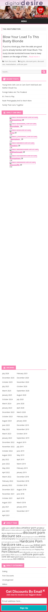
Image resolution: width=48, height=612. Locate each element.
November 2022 (8, 446)
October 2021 (7, 498)
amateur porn (28, 527)
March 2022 (6, 477)
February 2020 (22, 416)
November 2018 (23, 481)
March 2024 (6, 403)
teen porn (15, 557)
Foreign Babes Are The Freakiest (14, 92)
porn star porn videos (37, 552)
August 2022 (7, 455)
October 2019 (22, 434)
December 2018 (23, 477)
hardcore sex (11, 544)
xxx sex (10, 559)
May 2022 (6, 468)
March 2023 (6, 434)
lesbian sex (6, 547)
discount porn (31, 61)
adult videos (15, 528)
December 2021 (8, 489)
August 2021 (7, 502)
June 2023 (6, 425)
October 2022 (7, 451)
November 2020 (23, 382)
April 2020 (20, 408)
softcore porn (22, 64)
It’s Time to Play (8, 96)
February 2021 (22, 373)
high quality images (27, 545)
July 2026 (5, 373)
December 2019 (23, 425)
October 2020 (22, 386)
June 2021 (6, 511)
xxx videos (18, 558)
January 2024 (7, 408)
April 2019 (20, 459)
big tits (22, 61)
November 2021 (8, 494)
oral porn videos (21, 549)
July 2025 (5, 386)
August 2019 (21, 442)
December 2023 (8, 412)
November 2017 (23, 511)
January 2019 (22, 472)
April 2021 (6, 515)
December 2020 (23, 378)
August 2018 (21, 489)
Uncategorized (7, 580)
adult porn (6, 528)
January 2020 (22, 421)
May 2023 (6, 429)
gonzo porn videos (13, 542)
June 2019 (20, 451)
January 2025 (7, 395)
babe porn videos (21, 530)
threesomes (31, 557)
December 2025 (8, 378)
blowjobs (37, 530)
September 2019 (23, 438)
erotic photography (8, 539)
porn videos (6, 555)
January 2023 (7, 438)
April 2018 (20, 498)
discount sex (11, 536)
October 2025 (7, 382)
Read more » (34, 56)
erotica (42, 536)
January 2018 (22, 507)
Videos (4, 584)
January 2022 (7, 485)
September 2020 (23, 391)
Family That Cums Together (12, 105)
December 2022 (8, 442)
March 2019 (21, 464)
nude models (36, 547)
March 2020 (21, 412)
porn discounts (25, 552)
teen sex (23, 557)
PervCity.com (30, 549)
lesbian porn (40, 545)
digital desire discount (14, 533)
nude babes (25, 547)
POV (12, 554)
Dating (4, 571)
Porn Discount (10, 552)
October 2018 (22, 485)
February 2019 (22, 468)
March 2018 (21, 502)
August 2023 (7, 421)
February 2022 (7, 481)
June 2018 (20, 494)
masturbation (11, 64)
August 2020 (21, 395)
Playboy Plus (39, 549)
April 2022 (6, 472)
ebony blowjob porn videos (30, 537)
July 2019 (20, 446)
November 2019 (23, 429)
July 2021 (5, 507)
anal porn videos (10, 530)
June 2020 (20, 403)
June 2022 (6, 464)
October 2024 (7, 399)
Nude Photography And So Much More (17, 101)
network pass (15, 547)
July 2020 (20, 399)
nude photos (8, 549)
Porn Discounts (10, 61)
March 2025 (6, 391)
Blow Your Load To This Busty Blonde (21, 39)
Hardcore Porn (31, 541)
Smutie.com (18, 555)
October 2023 (7, 416)
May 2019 (20, 455)
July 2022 (5, 459)
